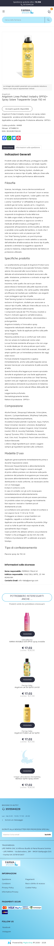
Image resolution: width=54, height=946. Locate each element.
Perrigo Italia (27, 685)
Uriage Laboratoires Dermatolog (27, 777)
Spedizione (6, 879)
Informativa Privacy (10, 892)
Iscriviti (48, 834)
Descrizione (8, 147)
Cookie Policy (31, 887)
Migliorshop (28, 942)
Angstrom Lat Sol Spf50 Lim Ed (27, 687)
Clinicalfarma (27, 640)
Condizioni (6, 883)
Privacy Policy (8, 887)
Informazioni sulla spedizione (28, 147)
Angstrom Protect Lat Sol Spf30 (27, 733)
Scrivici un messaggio (14, 820)
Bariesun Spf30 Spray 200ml (27, 779)
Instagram (6, 931)
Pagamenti (29, 879)
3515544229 (28, 4)
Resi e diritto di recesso (35, 883)
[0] (49, 11)
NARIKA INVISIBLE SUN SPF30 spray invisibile (27, 642)
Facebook (6, 927)
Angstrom (6, 94)
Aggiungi (27, 634)
